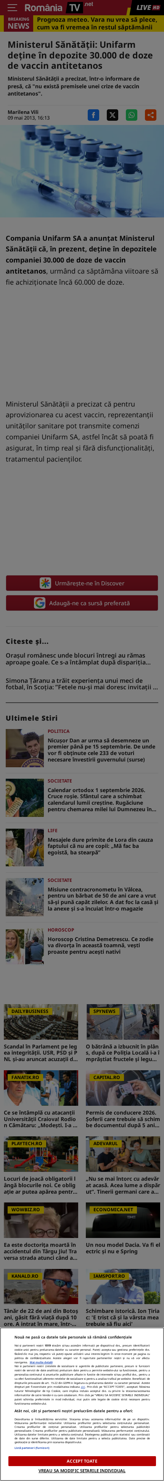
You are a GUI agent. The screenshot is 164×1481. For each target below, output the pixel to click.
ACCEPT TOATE (82, 1461)
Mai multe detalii (41, 1362)
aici (83, 1387)
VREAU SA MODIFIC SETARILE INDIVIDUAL (82, 1470)
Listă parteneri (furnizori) (32, 1448)
